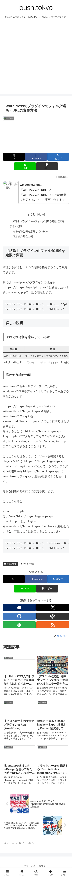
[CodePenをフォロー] (52, 616)
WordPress (28, 564)
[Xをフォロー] (52, 607)
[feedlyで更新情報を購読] (19, 624)
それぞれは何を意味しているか (30, 231)
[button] (47, 166)
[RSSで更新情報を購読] (52, 624)
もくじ (31, 214)
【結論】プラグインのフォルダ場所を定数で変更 (37, 221)
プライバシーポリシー (36, 865)
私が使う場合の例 (23, 236)
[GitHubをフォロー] (19, 616)
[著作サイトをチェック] (19, 607)
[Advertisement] (36, 58)
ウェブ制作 (12, 564)
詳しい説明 (16, 226)
